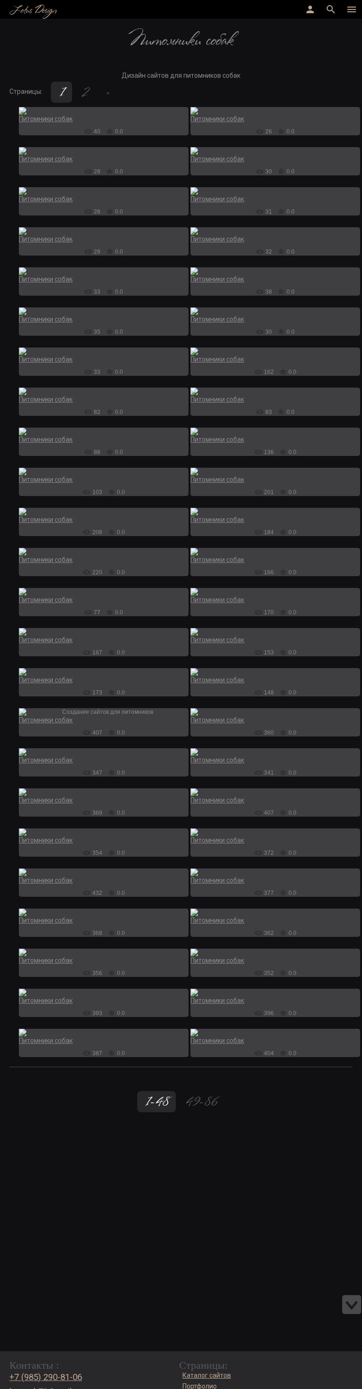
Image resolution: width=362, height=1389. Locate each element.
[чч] (275, 231)
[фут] (104, 431)
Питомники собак (46, 119)
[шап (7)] (275, 191)
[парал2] (104, 271)
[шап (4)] (275, 511)
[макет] (275, 271)
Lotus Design (33, 10)
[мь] (275, 712)
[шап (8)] (104, 111)
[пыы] (104, 1032)
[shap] (104, 351)
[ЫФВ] (104, 792)
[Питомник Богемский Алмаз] (104, 712)
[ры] (104, 992)
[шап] (104, 191)
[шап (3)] (104, 672)
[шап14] (275, 111)
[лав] (104, 752)
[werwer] (104, 311)
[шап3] (104, 151)
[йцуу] (104, 832)
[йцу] (104, 872)
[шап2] (275, 151)
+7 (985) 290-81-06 (45, 1377)
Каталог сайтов (206, 1375)
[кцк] (275, 752)
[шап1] (275, 551)
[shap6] (275, 311)
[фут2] (104, 632)
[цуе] (104, 952)
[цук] (275, 391)
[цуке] (275, 832)
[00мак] (104, 471)
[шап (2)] (275, 351)
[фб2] (104, 551)
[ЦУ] (275, 952)
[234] (275, 1032)
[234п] (275, 992)
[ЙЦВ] (275, 912)
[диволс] (275, 431)
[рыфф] (104, 912)
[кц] (275, 792)
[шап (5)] (104, 231)
